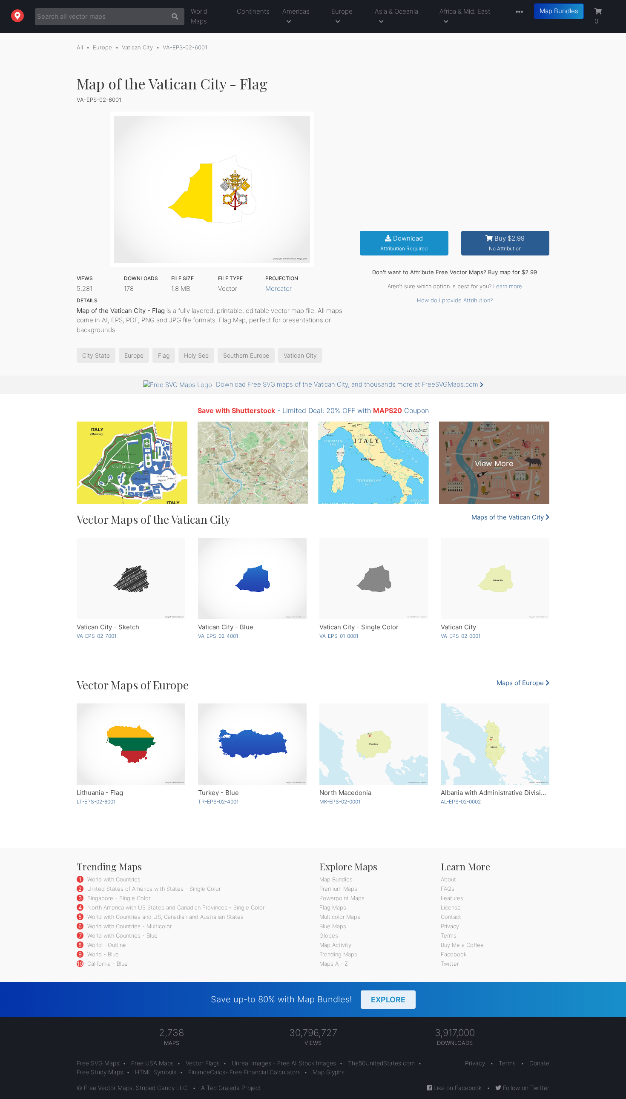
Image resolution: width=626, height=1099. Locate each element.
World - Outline (106, 944)
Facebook (454, 954)
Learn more (507, 286)
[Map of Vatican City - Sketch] (131, 578)
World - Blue (102, 954)
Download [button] (404, 243)
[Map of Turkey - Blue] (252, 744)
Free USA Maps (152, 1063)
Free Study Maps (100, 1072)
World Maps (199, 16)
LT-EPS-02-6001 (96, 801)
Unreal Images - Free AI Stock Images (284, 1063)
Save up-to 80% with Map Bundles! (308, 999)
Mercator (278, 288)
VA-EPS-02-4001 (218, 636)
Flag (163, 355)
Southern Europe (246, 355)
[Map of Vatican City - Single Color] (373, 578)
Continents (253, 11)
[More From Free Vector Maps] (517, 12)
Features (452, 898)
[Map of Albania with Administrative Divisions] (495, 744)
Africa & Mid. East (464, 11)
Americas (296, 11)
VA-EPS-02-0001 (460, 636)
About (448, 879)
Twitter (450, 963)
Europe (342, 11)
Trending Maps (338, 954)
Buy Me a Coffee (462, 944)
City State (96, 355)
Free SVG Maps (98, 1063)
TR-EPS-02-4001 (218, 801)
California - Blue (107, 963)
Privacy (450, 926)
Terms (449, 935)
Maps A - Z (333, 963)
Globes (328, 935)
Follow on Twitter (525, 1087)
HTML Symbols (155, 1072)
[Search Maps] (172, 16)
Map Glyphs (329, 1072)
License (451, 907)
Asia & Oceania (396, 11)
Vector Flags (203, 1063)
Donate (539, 1063)
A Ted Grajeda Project (231, 1087)
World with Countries (113, 879)
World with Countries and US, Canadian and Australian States (165, 916)
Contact (451, 916)
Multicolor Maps (339, 916)
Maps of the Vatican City (508, 517)
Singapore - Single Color (118, 898)
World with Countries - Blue (122, 935)
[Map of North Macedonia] (373, 744)
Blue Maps (332, 926)
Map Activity (335, 944)
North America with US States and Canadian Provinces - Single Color (175, 907)
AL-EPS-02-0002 (461, 801)
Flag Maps (332, 907)
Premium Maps (338, 888)
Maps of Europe (521, 683)
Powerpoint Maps (342, 898)
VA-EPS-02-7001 (96, 636)
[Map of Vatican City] (495, 578)
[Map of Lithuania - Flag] (131, 744)
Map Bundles (559, 11)
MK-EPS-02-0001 (339, 801)
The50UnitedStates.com (381, 1063)
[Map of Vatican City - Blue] (252, 578)
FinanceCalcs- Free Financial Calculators (244, 1072)
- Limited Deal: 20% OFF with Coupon (313, 410)
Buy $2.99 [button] (507, 243)
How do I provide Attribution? (455, 300)
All (80, 47)
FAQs (447, 888)
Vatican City (137, 47)
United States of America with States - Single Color (153, 888)
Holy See (196, 355)
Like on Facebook (457, 1087)
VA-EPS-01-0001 (338, 636)
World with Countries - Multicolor (129, 926)
